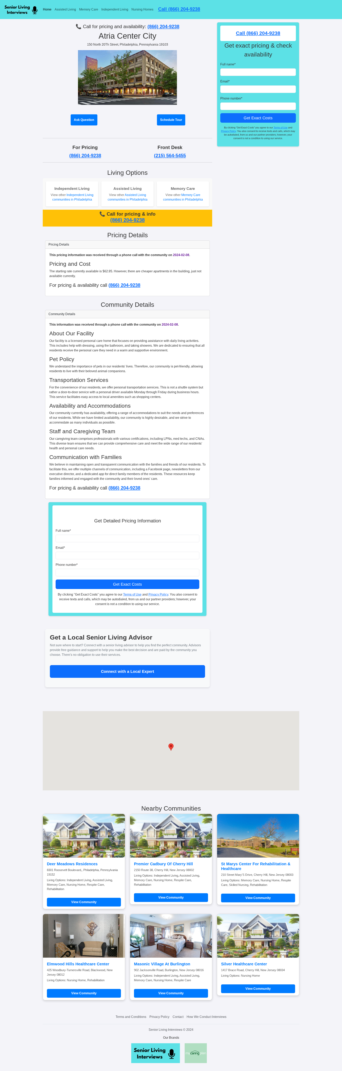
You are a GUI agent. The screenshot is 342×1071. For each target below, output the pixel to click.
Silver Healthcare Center (244, 964)
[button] (171, 747)
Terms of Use (132, 594)
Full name (63, 530)
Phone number (67, 564)
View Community (84, 902)
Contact (178, 1016)
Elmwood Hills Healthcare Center (78, 964)
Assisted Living (65, 9)
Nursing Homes (142, 9)
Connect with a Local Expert (127, 671)
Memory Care (88, 9)
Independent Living (114, 9)
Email (60, 547)
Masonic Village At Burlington (162, 964)
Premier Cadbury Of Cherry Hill (163, 864)
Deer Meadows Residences (72, 864)
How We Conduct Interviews (206, 1016)
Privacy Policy (158, 594)
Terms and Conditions (131, 1016)
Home (47, 9)
